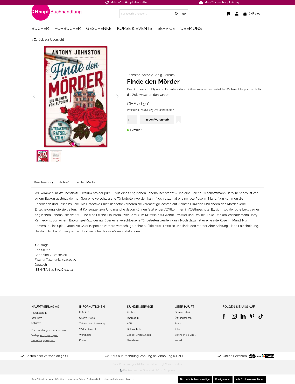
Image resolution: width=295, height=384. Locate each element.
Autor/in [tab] (65, 182)
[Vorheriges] (34, 96)
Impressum (133, 318)
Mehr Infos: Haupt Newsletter (129, 2)
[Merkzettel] (228, 13)
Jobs (177, 329)
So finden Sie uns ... (185, 334)
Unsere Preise (87, 318)
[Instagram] (234, 315)
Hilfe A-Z (84, 312)
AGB (129, 323)
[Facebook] (225, 315)
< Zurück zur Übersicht (47, 39)
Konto (82, 340)
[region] (76, 104)
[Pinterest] (252, 315)
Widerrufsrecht (87, 329)
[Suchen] (176, 13)
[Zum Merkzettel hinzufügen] (178, 119)
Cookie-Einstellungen (139, 334)
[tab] (44, 182)
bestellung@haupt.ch (43, 340)
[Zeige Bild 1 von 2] (73, 144)
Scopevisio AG (151, 370)
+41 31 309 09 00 (49, 335)
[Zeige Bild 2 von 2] (78, 144)
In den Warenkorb (157, 119)
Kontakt (131, 312)
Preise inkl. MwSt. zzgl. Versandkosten (150, 109)
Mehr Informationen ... (123, 379)
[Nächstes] (117, 96)
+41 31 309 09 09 (58, 330)
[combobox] (146, 13)
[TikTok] (261, 315)
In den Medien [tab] (86, 182)
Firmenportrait (183, 312)
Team (178, 323)
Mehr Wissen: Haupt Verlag (222, 2)
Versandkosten (173, 364)
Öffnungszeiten (183, 318)
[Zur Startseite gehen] (57, 13)
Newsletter (133, 340)
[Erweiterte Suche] (184, 13)
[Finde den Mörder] (75, 96)
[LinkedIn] (243, 315)
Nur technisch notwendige (194, 379)
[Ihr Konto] (237, 13)
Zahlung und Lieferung (92, 323)
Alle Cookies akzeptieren (249, 379)
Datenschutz (134, 329)
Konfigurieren (222, 379)
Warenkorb (85, 334)
